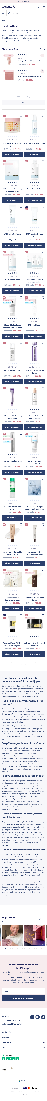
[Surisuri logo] (10, 6)
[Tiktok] (43, 1017)
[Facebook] (32, 1017)
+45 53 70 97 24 (13, 1020)
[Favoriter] (21, 116)
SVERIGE (24, 1080)
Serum (8, 756)
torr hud (37, 709)
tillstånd (40, 688)
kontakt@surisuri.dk (14, 1024)
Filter (22, 103)
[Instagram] (37, 1017)
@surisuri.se (6, 921)
